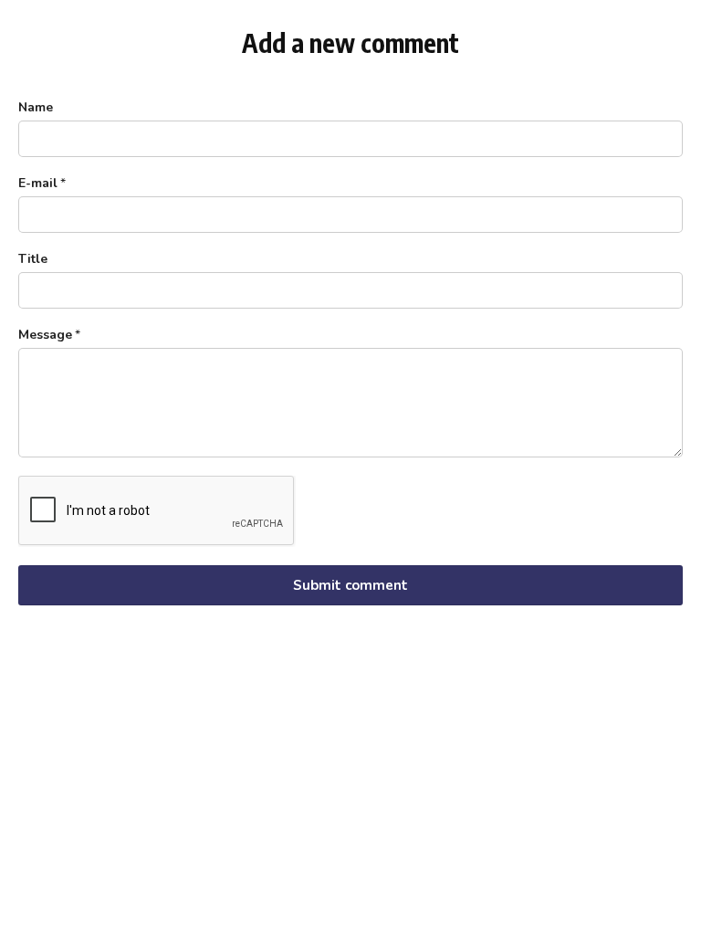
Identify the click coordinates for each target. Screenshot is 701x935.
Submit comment (350, 585)
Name (35, 108)
